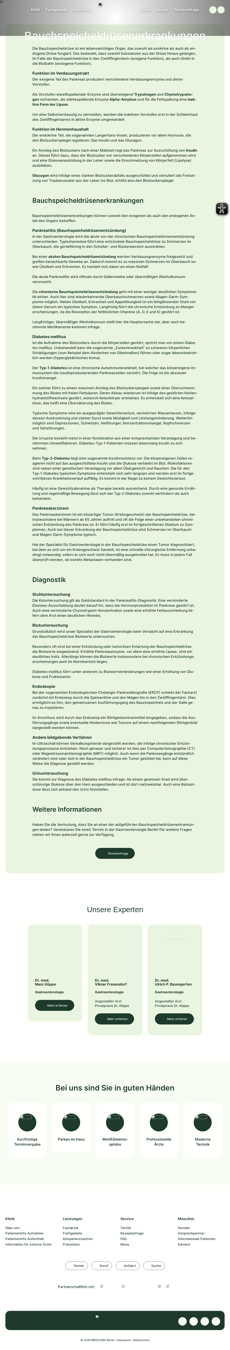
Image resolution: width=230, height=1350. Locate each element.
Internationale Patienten (196, 1239)
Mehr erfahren (57, 1005)
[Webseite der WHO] (159, 1286)
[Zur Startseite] (115, 4)
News (146, 10)
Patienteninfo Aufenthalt (24, 1239)
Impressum (124, 1340)
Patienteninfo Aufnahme (24, 1233)
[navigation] (221, 9)
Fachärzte (81, 10)
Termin (125, 1228)
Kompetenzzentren (78, 1239)
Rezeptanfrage (132, 1233)
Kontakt (184, 1228)
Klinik (35, 10)
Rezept (162, 10)
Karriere (184, 1244)
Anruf (104, 1266)
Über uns (12, 1228)
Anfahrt (130, 1266)
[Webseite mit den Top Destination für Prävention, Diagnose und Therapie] (137, 1286)
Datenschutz (141, 1340)
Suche (156, 1266)
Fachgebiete (56, 10)
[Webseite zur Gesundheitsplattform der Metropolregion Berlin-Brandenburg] (167, 1286)
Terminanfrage (186, 10)
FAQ (123, 1239)
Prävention (71, 1244)
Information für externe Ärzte (28, 1244)
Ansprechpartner (191, 1233)
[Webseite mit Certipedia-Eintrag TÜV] (108, 1286)
